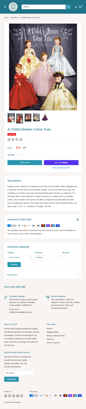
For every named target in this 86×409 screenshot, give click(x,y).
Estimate (14, 265)
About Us (50, 339)
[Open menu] (5, 7)
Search (49, 329)
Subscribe (11, 379)
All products (14, 17)
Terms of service (53, 343)
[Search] (68, 7)
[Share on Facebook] (8, 139)
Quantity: (11, 155)
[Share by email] (20, 139)
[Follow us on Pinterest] (17, 395)
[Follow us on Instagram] (13, 395)
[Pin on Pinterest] (12, 139)
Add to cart (24, 163)
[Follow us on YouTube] (21, 395)
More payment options (61, 168)
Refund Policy (12, 275)
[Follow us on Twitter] (9, 395)
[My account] (76, 7)
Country (10, 253)
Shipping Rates (53, 332)
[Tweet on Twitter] (16, 139)
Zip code (65, 253)
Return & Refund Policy (56, 336)
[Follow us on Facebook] (5, 395)
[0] (80, 7)
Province (38, 253)
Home (6, 17)
